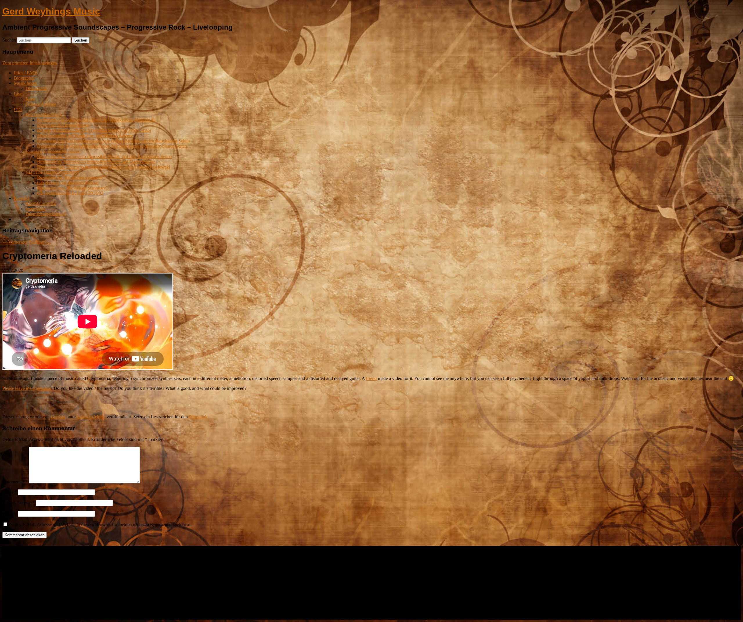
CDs (18, 109)
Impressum (36, 208)
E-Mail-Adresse (18, 502)
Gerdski (58, 416)
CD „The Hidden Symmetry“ (53, 172)
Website (9, 513)
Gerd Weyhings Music (51, 11)
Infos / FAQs (26, 72)
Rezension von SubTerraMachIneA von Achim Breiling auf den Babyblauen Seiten (113, 140)
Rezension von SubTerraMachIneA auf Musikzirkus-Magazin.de (96, 119)
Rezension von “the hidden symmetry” (72, 187)
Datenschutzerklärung (46, 213)
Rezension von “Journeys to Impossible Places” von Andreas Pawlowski (103, 166)
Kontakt (21, 198)
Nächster (40, 241)
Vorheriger (15, 241)
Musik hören (25, 83)
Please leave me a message (26, 388)
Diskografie (36, 88)
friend (371, 378)
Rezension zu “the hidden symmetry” (71, 177)
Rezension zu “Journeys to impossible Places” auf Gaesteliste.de (96, 161)
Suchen (9, 39)
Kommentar (15, 481)
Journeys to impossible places (53, 151)
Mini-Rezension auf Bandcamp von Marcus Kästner (85, 135)
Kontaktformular (41, 203)
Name (9, 492)
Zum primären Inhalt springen (29, 62)
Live (18, 93)
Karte (31, 98)
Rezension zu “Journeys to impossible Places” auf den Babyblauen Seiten (104, 156)
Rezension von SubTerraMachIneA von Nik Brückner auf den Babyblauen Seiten (112, 146)
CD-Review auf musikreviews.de (67, 182)
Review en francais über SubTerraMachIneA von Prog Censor (94, 130)
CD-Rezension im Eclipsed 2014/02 (70, 193)
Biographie (24, 78)
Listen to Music (91, 416)
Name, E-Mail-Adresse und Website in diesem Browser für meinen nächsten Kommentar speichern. (100, 524)
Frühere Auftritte (41, 104)
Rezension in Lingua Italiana (63, 125)
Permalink (198, 416)
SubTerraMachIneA (44, 114)
